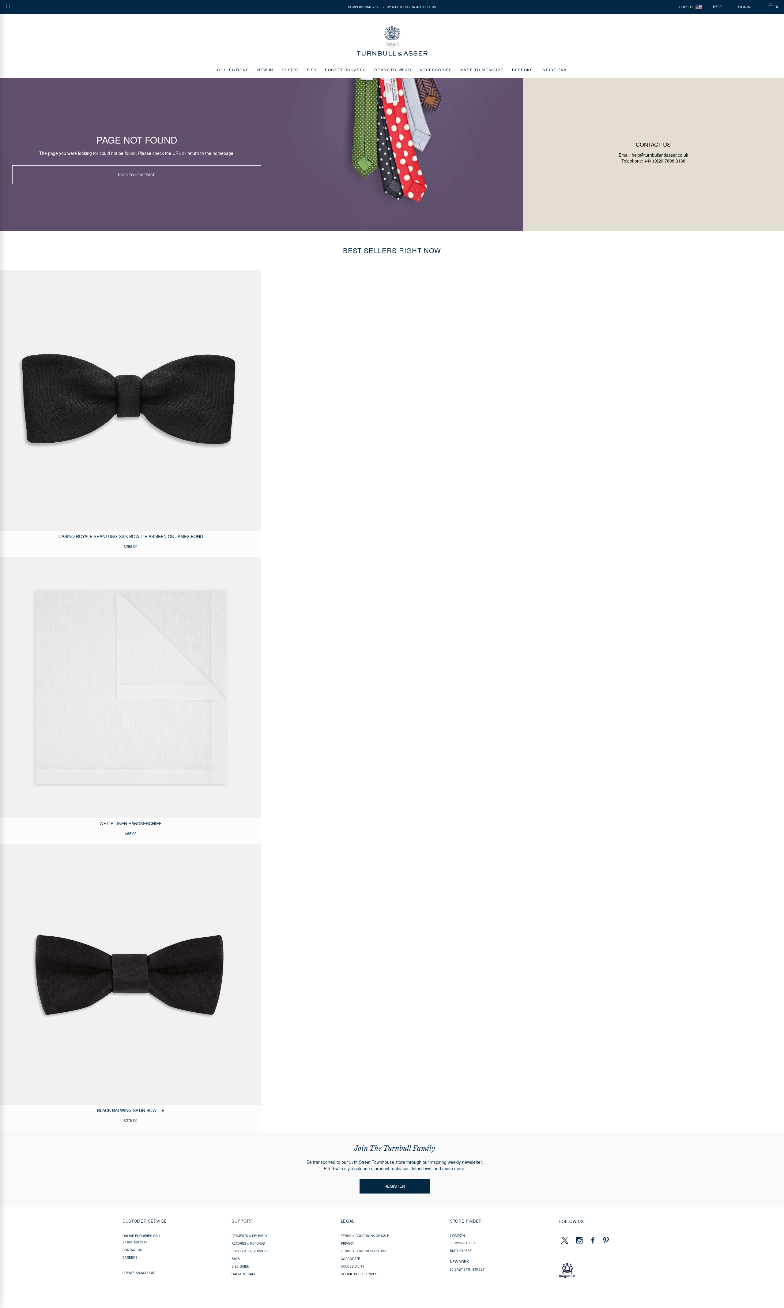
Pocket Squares (345, 69)
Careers (130, 1257)
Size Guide (240, 1266)
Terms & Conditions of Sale (365, 1236)
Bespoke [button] (522, 69)
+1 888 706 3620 (135, 1242)
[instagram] (579, 1240)
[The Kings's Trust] (610, 1270)
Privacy (347, 1243)
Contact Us (132, 1250)
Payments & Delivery (250, 1236)
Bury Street (461, 1251)
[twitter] (564, 1240)
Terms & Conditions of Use (364, 1251)
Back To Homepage (137, 174)
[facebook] (593, 1240)
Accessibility (352, 1266)
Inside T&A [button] (554, 69)
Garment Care (244, 1274)
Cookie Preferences (359, 1274)
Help (717, 7)
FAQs (236, 1259)
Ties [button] (312, 69)
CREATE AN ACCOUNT (139, 1273)
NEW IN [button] (265, 69)
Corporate (350, 1259)
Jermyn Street (463, 1243)
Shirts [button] (290, 69)
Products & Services (250, 1251)
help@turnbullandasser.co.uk (660, 155)
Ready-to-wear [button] (392, 69)
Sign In (744, 7)
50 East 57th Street (467, 1269)
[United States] (698, 7)
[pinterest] (605, 1240)
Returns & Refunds (248, 1243)
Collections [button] (233, 69)
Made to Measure (482, 69)
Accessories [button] (436, 69)
